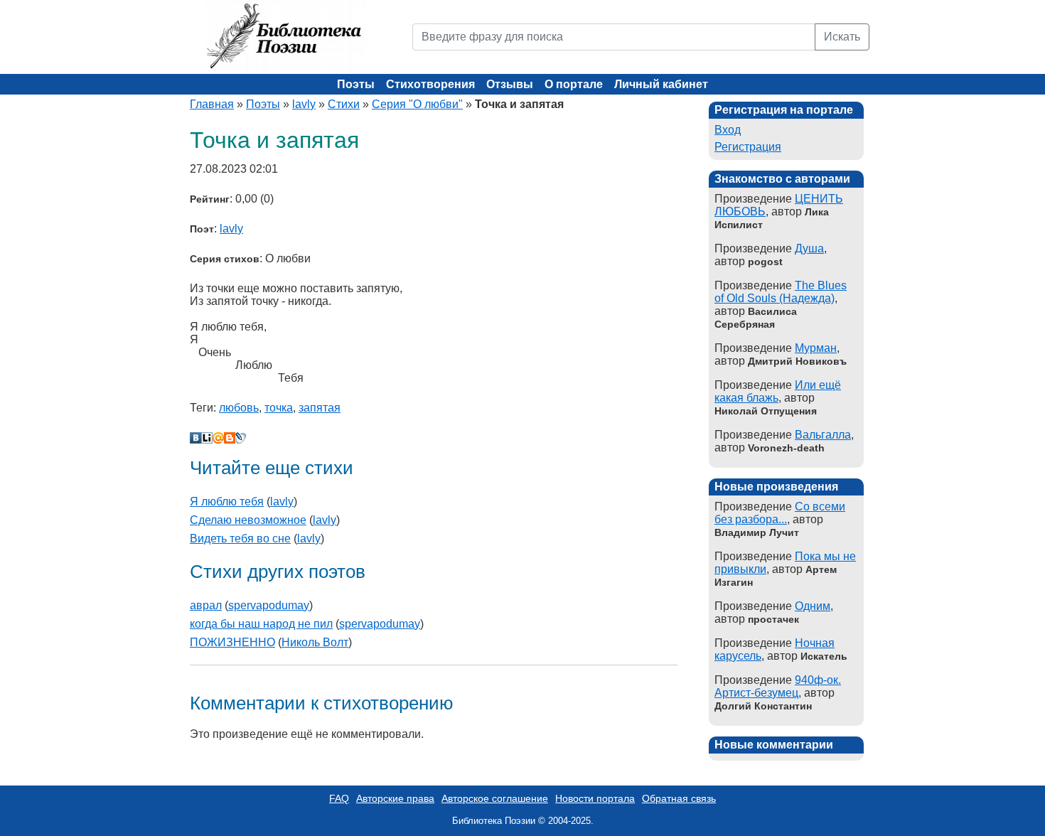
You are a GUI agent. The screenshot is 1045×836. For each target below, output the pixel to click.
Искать (842, 37)
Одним (812, 606)
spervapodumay (268, 605)
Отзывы (509, 84)
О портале (574, 84)
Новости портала (595, 798)
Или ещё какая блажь (777, 391)
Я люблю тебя (227, 501)
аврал (206, 605)
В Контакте (195, 438)
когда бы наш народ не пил (261, 624)
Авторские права (395, 798)
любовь (239, 408)
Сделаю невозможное (248, 520)
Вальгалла (823, 435)
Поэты (356, 84)
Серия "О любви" (417, 104)
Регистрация (747, 147)
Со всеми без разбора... (779, 512)
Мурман (816, 348)
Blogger (229, 438)
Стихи (344, 104)
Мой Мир (218, 438)
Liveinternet (207, 438)
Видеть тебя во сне (240, 538)
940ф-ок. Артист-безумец (777, 686)
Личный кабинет (661, 84)
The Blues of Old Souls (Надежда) (780, 291)
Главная (212, 104)
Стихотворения (430, 84)
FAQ (339, 798)
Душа (809, 248)
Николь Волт (315, 642)
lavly (304, 104)
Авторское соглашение (494, 798)
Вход (727, 130)
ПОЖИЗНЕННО (232, 642)
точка (278, 408)
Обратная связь (679, 798)
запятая (320, 408)
